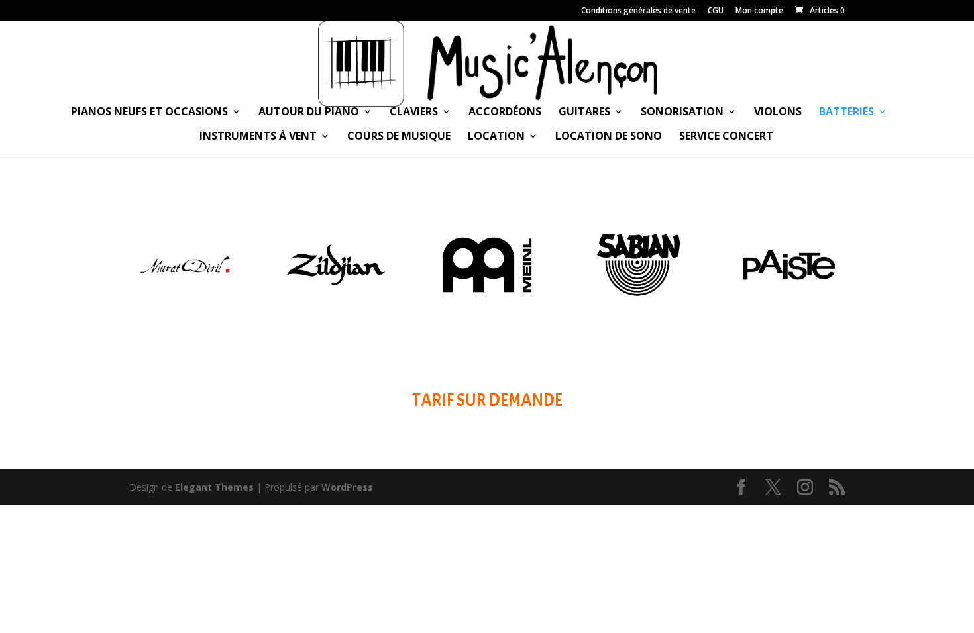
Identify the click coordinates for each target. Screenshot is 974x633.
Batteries (846, 113)
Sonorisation (682, 113)
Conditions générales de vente (638, 11)
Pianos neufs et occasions (149, 113)
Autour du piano (308, 113)
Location (496, 137)
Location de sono (608, 137)
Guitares (584, 113)
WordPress (347, 487)
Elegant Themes (214, 487)
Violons (778, 113)
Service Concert (726, 137)
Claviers (414, 113)
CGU (716, 11)
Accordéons (504, 113)
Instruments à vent (258, 137)
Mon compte (759, 11)
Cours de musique (399, 137)
